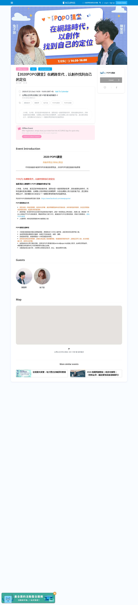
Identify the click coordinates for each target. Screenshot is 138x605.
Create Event (121, 3)
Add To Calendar (61, 91)
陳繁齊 (36, 103)
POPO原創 (67, 103)
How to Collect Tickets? (32, 136)
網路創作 (27, 103)
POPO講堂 (56, 103)
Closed (111, 80)
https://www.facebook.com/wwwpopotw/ (56, 198)
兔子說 (45, 103)
